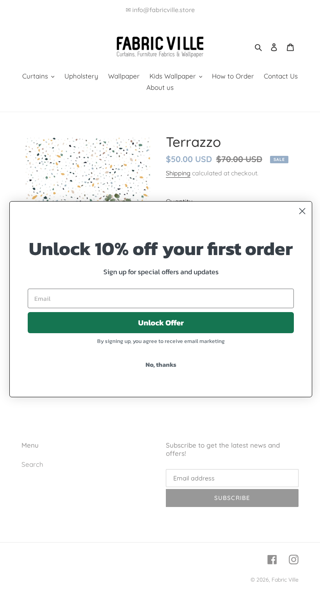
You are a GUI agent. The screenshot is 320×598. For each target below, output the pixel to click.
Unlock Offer (161, 322)
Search (32, 464)
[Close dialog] (302, 211)
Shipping (178, 173)
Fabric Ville (285, 579)
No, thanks (161, 364)
